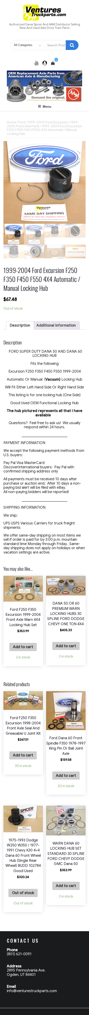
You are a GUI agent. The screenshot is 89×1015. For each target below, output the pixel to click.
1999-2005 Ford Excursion (47, 122)
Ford (21, 122)
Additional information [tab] (56, 325)
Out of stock (23, 893)
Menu (47, 106)
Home (11, 122)
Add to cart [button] (23, 647)
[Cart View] (53, 63)
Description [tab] (20, 325)
